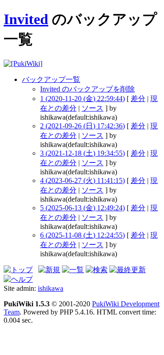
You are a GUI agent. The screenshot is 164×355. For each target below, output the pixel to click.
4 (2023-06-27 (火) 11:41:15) (82, 180)
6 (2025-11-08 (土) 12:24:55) (82, 235)
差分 (138, 98)
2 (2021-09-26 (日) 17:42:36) (82, 126)
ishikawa (50, 288)
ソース (92, 108)
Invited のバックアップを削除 (87, 89)
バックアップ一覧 (51, 79)
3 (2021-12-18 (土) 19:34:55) (82, 153)
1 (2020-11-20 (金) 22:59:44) (82, 98)
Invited (26, 19)
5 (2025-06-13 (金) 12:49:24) (82, 208)
